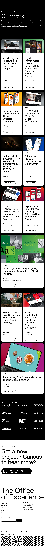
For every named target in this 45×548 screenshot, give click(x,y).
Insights (3, 510)
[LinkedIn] (26, 531)
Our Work (4, 505)
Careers (3, 513)
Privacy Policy (3, 534)
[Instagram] (24, 531)
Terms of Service (11, 534)
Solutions (4, 503)
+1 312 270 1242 (29, 507)
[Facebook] (21, 531)
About (3, 508)
